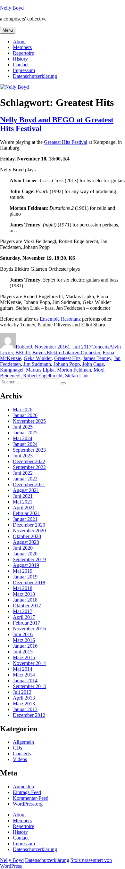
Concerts (100, 346)
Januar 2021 (25, 519)
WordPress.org (28, 804)
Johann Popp (67, 364)
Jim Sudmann (37, 364)
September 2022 (29, 467)
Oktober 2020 (27, 536)
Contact (21, 64)
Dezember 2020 (29, 525)
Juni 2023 (23, 455)
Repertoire (23, 53)
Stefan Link (77, 375)
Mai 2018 (22, 588)
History (20, 58)
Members (22, 47)
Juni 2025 (23, 427)
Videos (20, 759)
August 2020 (26, 542)
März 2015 (24, 657)
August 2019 (26, 565)
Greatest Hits (67, 358)
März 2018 (24, 594)
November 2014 (29, 663)
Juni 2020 (23, 548)
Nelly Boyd (12, 8)
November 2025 (29, 421)
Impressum (24, 70)
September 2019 (29, 559)
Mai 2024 (22, 438)
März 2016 (24, 640)
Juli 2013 (22, 692)
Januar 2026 (25, 415)
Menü (8, 30)
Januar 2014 (25, 680)
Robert (22, 346)
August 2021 (26, 490)
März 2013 (24, 703)
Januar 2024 (25, 444)
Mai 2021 (22, 501)
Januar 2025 (25, 432)
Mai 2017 (22, 611)
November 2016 (29, 628)
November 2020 (29, 530)
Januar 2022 (25, 478)
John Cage (93, 364)
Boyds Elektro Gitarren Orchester (66, 352)
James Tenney (97, 358)
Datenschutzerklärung (35, 76)
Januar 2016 (25, 646)
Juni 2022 (23, 473)
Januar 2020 (25, 553)
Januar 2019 (25, 576)
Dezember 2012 (29, 715)
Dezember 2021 (29, 484)
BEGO (22, 352)
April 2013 (24, 698)
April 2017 (24, 617)
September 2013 (29, 686)
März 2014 (24, 674)
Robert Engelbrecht (43, 375)
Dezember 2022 (29, 461)
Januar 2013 (25, 709)
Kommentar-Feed (30, 798)
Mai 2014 (22, 669)
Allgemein (23, 742)
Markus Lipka (40, 370)
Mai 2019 (22, 571)
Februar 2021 (26, 513)
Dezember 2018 (29, 582)
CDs (17, 747)
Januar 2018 (25, 600)
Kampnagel (11, 370)
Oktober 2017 (27, 605)
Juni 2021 (23, 496)
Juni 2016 (23, 634)
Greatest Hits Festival (65, 142)
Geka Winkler (38, 358)
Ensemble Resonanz (60, 319)
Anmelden (23, 786)
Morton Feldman (74, 370)
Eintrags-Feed (27, 792)
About (19, 41)
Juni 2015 (23, 651)
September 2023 (29, 450)
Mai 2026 (22, 409)
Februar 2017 (26, 623)
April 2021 (24, 507)
